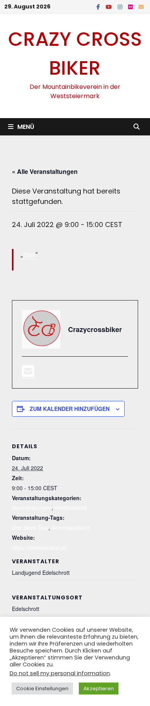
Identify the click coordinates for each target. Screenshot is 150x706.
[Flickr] (131, 6)
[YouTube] (110, 6)
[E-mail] (28, 373)
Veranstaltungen (32, 507)
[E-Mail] (141, 6)
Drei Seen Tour (30, 527)
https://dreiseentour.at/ (39, 547)
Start (29, 254)
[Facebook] (99, 6)
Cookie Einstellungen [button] (42, 688)
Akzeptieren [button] (98, 688)
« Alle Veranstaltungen (45, 171)
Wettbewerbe (71, 507)
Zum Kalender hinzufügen (70, 408)
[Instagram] (121, 6)
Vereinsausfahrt (71, 527)
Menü (25, 126)
